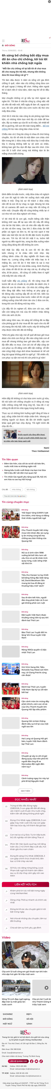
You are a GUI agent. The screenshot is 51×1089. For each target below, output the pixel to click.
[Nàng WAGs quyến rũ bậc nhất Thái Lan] (11, 652)
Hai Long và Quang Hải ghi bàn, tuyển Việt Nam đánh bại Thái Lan (35, 741)
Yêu (19, 431)
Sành (29, 1024)
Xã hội (29, 1019)
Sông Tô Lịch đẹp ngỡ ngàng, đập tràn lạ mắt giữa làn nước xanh (16, 1002)
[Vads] (49, 37)
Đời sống (10, 45)
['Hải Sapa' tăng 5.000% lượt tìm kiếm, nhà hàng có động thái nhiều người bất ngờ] (11, 515)
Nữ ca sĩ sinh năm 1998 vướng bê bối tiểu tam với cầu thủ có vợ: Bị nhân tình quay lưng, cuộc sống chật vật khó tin (35, 558)
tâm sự (43, 918)
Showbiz (8, 1014)
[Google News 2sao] (15, 497)
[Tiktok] (41, 1061)
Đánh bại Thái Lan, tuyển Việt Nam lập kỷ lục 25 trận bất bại (35, 689)
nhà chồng (16, 489)
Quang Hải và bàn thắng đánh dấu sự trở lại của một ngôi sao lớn (35, 724)
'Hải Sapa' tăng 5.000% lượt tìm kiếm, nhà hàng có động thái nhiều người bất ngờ (35, 515)
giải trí (39, 909)
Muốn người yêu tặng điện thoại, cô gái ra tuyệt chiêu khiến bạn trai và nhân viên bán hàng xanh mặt (25, 438)
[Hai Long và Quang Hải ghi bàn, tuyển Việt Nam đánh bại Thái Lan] (11, 740)
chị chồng (22, 281)
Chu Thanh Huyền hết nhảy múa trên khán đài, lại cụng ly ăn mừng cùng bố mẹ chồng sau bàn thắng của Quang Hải (35, 535)
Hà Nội (4, 1066)
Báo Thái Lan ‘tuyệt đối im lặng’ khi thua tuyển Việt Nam (34, 635)
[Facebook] (32, 1061)
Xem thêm (25, 791)
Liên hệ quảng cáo (18, 1061)
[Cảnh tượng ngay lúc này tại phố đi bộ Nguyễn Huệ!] (11, 780)
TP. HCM (5, 1073)
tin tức (24, 891)
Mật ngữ (7, 1024)
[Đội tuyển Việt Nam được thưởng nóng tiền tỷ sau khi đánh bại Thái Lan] (11, 617)
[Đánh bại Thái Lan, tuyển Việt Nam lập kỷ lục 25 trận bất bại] (11, 689)
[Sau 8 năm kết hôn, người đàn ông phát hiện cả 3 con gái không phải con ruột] (11, 599)
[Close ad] (49, 1)
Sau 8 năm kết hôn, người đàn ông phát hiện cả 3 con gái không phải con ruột (35, 600)
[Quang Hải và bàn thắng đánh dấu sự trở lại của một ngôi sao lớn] (11, 723)
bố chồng (31, 489)
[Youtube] (36, 1061)
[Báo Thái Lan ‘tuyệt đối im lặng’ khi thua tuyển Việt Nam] (11, 634)
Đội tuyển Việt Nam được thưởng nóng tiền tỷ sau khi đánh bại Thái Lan (35, 618)
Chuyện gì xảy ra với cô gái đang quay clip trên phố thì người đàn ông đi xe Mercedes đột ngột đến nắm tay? (35, 761)
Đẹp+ (29, 1014)
